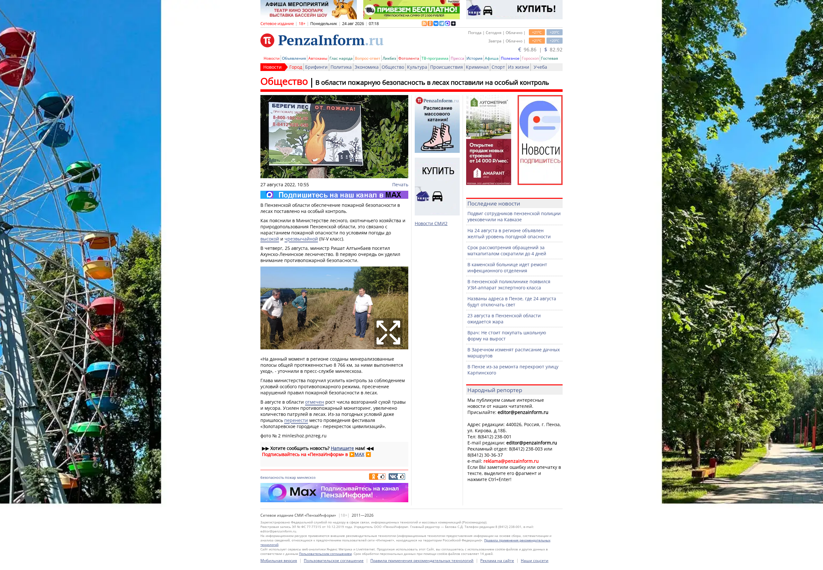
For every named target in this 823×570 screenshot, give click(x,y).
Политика (341, 67)
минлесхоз (306, 477)
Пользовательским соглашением (325, 553)
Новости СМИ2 (431, 223)
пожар (290, 477)
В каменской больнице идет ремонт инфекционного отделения (507, 267)
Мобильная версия (278, 560)
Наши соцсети (534, 560)
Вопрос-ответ (367, 58)
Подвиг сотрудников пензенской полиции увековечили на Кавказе (514, 216)
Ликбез (389, 58)
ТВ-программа (434, 58)
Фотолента (408, 58)
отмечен (314, 402)
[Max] (334, 195)
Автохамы (317, 58)
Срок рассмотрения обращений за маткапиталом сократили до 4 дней (506, 250)
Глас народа (341, 58)
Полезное (510, 58)
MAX (359, 454)
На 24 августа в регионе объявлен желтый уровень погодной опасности (509, 233)
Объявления (294, 58)
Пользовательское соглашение (334, 560)
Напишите (342, 448)
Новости (272, 58)
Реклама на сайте (497, 560)
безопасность (272, 477)
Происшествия (446, 67)
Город (295, 67)
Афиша (492, 58)
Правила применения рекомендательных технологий (422, 560)
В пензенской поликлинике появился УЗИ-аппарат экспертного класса (508, 284)
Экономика (367, 67)
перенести (296, 420)
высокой (269, 239)
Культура (417, 67)
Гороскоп (530, 58)
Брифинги (316, 67)
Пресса (457, 58)
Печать (400, 184)
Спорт (498, 67)
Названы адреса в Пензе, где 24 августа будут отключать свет (511, 301)
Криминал (477, 67)
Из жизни (518, 67)
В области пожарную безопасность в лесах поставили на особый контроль (432, 82)
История (474, 58)
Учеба (540, 67)
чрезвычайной (301, 239)
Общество (393, 67)
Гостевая (549, 58)
